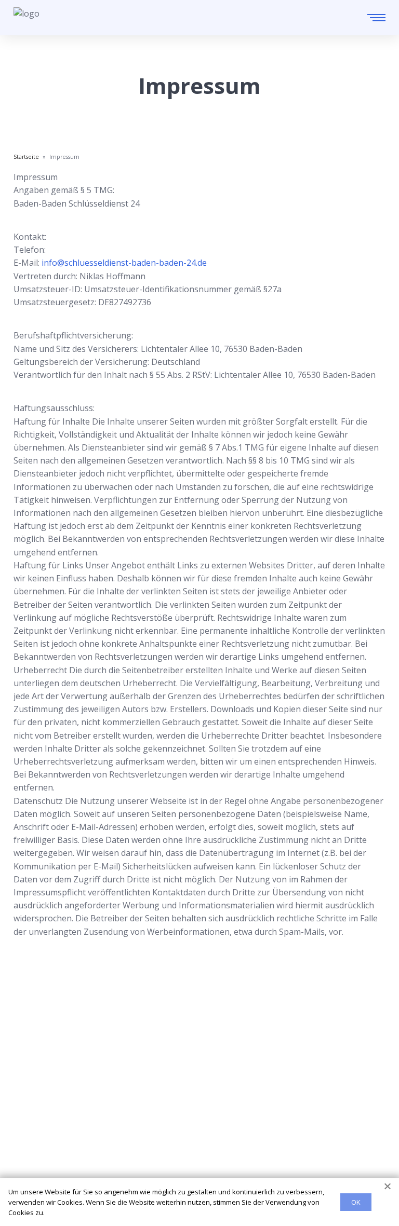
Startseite (32, 1101)
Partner (29, 1151)
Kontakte (31, 1135)
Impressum (36, 1168)
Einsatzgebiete (42, 1118)
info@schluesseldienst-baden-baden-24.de (124, 262)
